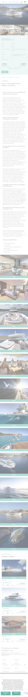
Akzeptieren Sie (6, 693)
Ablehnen (16, 692)
